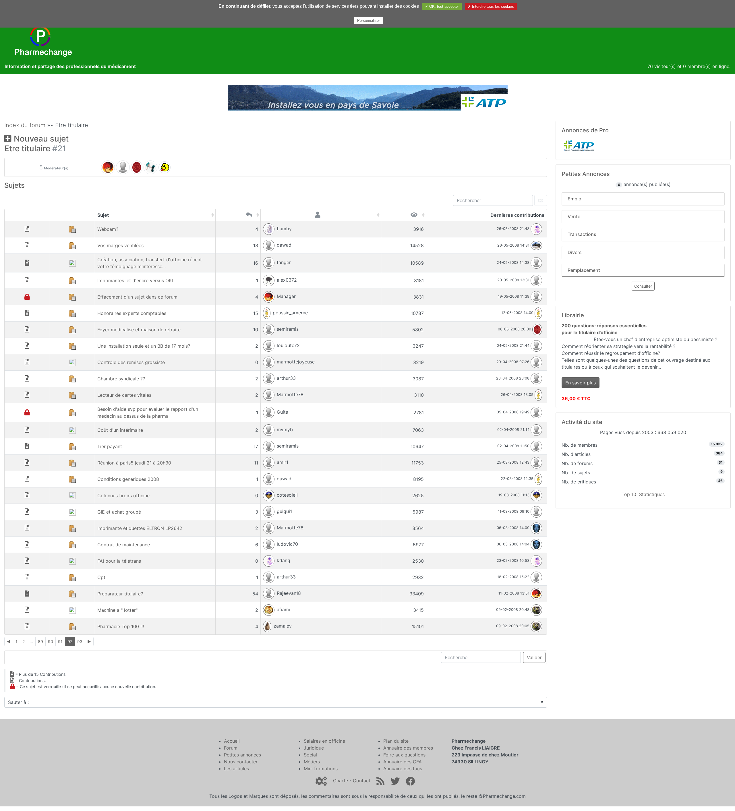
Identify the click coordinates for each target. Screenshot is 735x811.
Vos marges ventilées (120, 245)
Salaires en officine (324, 741)
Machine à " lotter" (117, 610)
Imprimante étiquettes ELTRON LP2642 (139, 528)
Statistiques (652, 494)
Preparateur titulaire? (120, 594)
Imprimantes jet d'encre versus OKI (135, 280)
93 (79, 641)
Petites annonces (242, 755)
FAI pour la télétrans (119, 561)
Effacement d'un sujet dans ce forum (137, 297)
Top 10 (629, 494)
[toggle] (540, 200)
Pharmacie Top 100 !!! (120, 626)
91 (60, 641)
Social (310, 755)
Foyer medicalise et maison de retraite (139, 329)
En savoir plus (580, 383)
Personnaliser (368, 20)
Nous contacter (241, 761)
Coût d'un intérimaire (120, 430)
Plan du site (396, 741)
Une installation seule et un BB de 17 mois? (143, 346)
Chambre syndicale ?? (121, 379)
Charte (340, 780)
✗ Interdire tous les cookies (491, 6)
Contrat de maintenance (123, 544)
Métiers (312, 761)
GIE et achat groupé (119, 512)
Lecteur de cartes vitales (124, 395)
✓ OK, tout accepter (442, 6)
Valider (534, 657)
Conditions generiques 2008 (128, 479)
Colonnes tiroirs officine (123, 495)
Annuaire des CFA (402, 761)
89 (40, 641)
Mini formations (321, 768)
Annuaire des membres (408, 748)
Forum (230, 748)
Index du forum (24, 125)
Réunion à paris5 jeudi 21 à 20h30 (134, 463)
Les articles (236, 768)
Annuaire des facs (402, 768)
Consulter (643, 286)
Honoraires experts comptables (131, 313)
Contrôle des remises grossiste (131, 362)
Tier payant (109, 446)
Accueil (232, 741)
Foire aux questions (404, 755)
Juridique (314, 748)
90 (50, 641)
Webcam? (107, 229)
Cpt (101, 577)
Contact (361, 780)
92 (69, 641)
